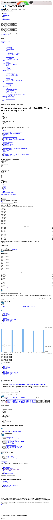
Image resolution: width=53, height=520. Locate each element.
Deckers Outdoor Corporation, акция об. (15, 441)
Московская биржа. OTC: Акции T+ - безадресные (15, 148)
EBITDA (5, 315)
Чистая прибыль (7, 314)
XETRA (5, 151)
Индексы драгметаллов (11, 64)
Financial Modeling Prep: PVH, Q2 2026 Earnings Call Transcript (21, 401)
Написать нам (6, 467)
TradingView (15, 249)
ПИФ (4, 16)
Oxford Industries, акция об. (12, 438)
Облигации (6, 15)
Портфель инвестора (8, 473)
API (4, 100)
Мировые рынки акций (11, 76)
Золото (7, 65)
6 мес (4, 188)
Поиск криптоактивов (11, 73)
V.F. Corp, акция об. (11, 445)
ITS (4, 153)
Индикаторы (6, 70)
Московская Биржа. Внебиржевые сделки (13, 140)
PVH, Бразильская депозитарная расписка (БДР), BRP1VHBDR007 (19, 306)
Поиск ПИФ (9, 47)
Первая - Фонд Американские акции (12, 431)
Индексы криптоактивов (12, 74)
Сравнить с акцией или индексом (8, 194)
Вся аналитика (4, 403)
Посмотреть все (4, 451)
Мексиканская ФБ (7, 149)
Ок (1, 504)
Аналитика (8, 84)
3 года (4, 191)
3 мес (4, 187)
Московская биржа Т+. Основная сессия (12, 132)
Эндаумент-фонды (10, 95)
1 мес (4, 186)
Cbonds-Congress (7, 482)
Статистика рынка (10, 99)
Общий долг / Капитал (8, 321)
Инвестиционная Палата (9, 155)
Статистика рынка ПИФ (12, 54)
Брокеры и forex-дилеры (11, 89)
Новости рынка (9, 83)
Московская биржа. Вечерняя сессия (11, 133)
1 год (4, 189)
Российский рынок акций (12, 75)
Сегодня (5, 184)
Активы (5, 316)
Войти (2, 34)
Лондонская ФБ (7, 134)
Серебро (8, 67)
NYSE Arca (6, 150)
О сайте (5, 466)
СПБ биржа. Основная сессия (10, 137)
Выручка (5, 313)
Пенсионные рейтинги (11, 97)
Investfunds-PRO (7, 470)
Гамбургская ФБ (7, 147)
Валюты (8, 78)
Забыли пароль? (4, 39)
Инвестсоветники (10, 90)
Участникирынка (7, 86)
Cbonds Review (6, 486)
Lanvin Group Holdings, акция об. (14, 446)
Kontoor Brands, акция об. (12, 440)
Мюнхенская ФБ (7, 143)
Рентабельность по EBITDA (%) (10, 319)
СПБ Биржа (6, 135)
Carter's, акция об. (11, 456)
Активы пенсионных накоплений (14, 80)
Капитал (5, 318)
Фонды (5, 45)
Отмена (2, 42)
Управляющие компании (12, 88)
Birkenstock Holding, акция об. (13, 443)
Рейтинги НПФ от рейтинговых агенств (15, 94)
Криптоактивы (6, 19)
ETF (4, 18)
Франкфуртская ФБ (7, 142)
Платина (8, 68)
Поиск (7, 62)
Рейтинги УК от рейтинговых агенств (15, 92)
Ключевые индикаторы (11, 71)
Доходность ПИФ (10, 79)
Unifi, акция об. (10, 437)
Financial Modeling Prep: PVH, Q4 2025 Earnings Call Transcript (21, 399)
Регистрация (7, 34)
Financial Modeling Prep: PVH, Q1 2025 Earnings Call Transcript (21, 402)
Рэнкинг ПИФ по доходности (13, 53)
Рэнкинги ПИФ (10, 52)
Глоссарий (8, 85)
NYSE (4, 130)
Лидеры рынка (9, 58)
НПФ (7, 91)
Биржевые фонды (10, 49)
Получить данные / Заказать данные (11, 469)
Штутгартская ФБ (7, 145)
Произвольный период (8, 192)
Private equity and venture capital (10, 485)
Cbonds (5, 481)
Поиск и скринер (10, 57)
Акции (5, 13)
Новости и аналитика (8, 81)
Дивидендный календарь (12, 59)
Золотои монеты (7, 63)
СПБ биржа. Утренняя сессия (10, 138)
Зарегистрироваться (5, 41)
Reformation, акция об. (11, 458)
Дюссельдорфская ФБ (8, 144)
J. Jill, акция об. (10, 457)
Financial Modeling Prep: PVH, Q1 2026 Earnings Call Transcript (21, 397)
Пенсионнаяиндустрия (8, 96)
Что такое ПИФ (9, 48)
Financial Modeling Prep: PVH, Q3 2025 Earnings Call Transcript (21, 400)
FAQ (4, 472)
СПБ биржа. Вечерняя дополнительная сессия (14, 139)
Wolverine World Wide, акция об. (13, 447)
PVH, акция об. (10, 442)
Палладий (8, 69)
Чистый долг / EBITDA (8, 320)
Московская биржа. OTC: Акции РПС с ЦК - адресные (16, 154)
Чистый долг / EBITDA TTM (10, 373)
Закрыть (2, 201)
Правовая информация (8, 468)
